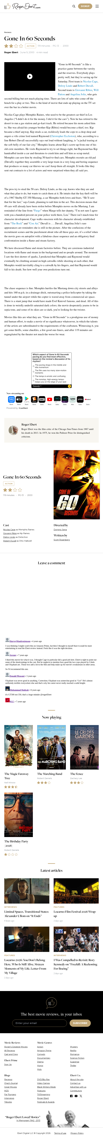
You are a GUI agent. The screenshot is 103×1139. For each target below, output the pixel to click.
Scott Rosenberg (62, 540)
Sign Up (8, 1064)
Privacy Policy (77, 1133)
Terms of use (60, 1133)
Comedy (41, 1054)
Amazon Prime (44, 1050)
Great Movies (10, 1087)
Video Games (43, 1083)
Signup (85, 6)
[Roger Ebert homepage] (22, 6)
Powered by (12, 408)
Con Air (34, 223)
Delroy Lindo (65, 85)
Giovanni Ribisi (83, 90)
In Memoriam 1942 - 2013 (28, 1120)
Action (30, 46)
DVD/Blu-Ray (43, 1079)
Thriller (73, 1065)
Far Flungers (10, 1094)
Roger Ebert (11, 52)
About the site (77, 1079)
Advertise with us (78, 1087)
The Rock (17, 223)
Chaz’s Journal (11, 1083)
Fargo (37, 210)
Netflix (73, 1050)
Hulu (39, 1069)
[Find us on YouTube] (76, 1096)
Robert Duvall (85, 85)
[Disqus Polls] (51, 603)
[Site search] (74, 6)
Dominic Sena (60, 529)
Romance (74, 1054)
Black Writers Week (46, 1087)
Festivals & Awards (45, 1102)
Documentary (43, 1058)
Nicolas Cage (90, 81)
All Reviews (9, 1050)
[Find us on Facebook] (71, 1096)
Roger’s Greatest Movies (15, 1047)
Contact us (75, 1083)
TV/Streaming (43, 1094)
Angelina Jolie (78, 94)
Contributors (76, 1091)
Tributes (8, 1102)
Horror (40, 1065)
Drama (40, 1062)
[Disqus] (51, 670)
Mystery (74, 1047)
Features (41, 1091)
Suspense (74, 1062)
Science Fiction (77, 1058)
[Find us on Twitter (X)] (81, 1096)
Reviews (7, 32)
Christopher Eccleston (63, 136)
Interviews (9, 1098)
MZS (6, 1091)
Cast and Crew (11, 1054)
